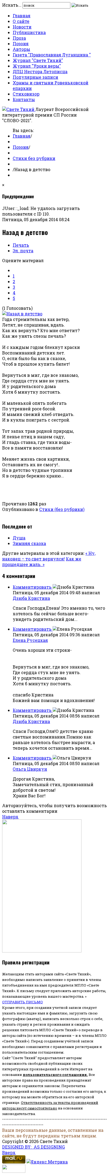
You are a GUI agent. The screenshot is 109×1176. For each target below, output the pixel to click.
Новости (22, 27)
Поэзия (21, 43)
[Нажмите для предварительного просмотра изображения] (22, 313)
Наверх (10, 816)
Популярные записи (35, 77)
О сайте (21, 21)
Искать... (11, 5)
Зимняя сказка (29, 543)
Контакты (24, 99)
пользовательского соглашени (53, 1074)
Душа (19, 537)
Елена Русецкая (30, 640)
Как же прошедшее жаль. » (41, 561)
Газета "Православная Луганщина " (52, 54)
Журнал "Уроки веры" (37, 66)
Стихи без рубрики (34, 158)
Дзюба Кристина (31, 598)
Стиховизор (26, 94)
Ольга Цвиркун (30, 769)
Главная (21, 15)
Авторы (21, 49)
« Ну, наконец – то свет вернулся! (49, 556)
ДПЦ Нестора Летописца (40, 71)
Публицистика (29, 32)
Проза (19, 38)
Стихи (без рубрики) (61, 509)
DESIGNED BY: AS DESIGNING (33, 1147)
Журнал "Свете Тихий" (38, 60)
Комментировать (33, 587)
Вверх (9, 1152)
